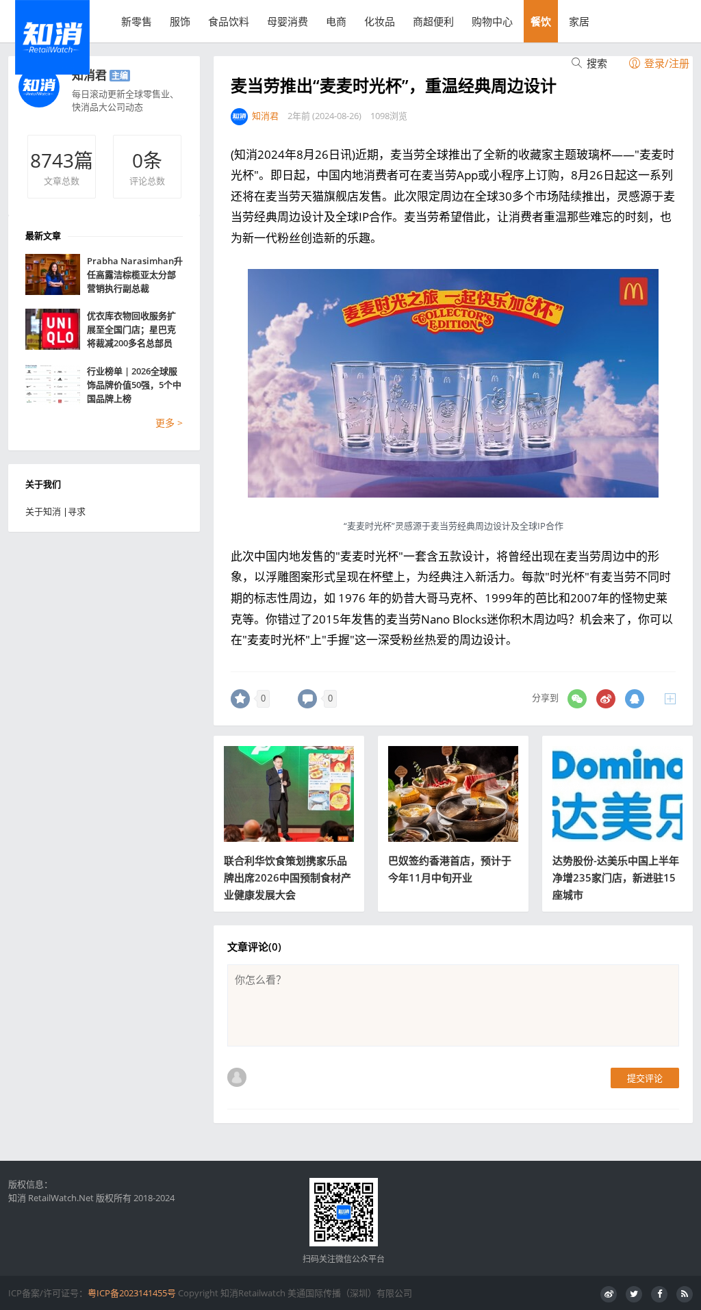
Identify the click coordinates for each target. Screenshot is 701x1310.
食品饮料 (228, 21)
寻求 (77, 511)
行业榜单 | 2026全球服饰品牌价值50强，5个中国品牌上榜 (134, 384)
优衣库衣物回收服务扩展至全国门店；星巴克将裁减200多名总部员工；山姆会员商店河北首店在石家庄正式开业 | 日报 (135, 329)
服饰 (180, 21)
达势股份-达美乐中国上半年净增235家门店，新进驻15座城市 (615, 877)
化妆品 (379, 21)
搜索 (595, 63)
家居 (579, 21)
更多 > (169, 422)
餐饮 (541, 21)
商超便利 (433, 21)
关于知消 (43, 511)
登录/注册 (665, 63)
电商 (336, 21)
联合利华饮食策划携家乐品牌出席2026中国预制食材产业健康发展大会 (287, 877)
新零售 (136, 21)
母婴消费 (287, 21)
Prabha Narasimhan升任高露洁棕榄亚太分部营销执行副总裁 (135, 274)
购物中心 (492, 21)
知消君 (89, 75)
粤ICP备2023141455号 (132, 1293)
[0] (240, 698)
